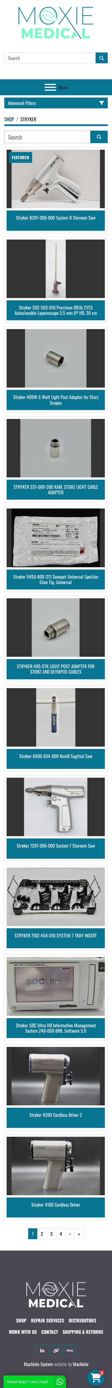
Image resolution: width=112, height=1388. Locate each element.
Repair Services (47, 1320)
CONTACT (49, 1331)
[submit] (102, 57)
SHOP (21, 1320)
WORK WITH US (23, 1331)
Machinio (80, 1364)
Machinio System (38, 1364)
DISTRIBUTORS (82, 1320)
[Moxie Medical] (56, 1293)
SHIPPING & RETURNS (83, 1331)
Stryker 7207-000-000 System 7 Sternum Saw (56, 846)
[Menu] (50, 87)
